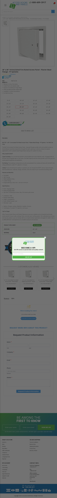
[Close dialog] (45, 237)
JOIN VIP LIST (28, 257)
